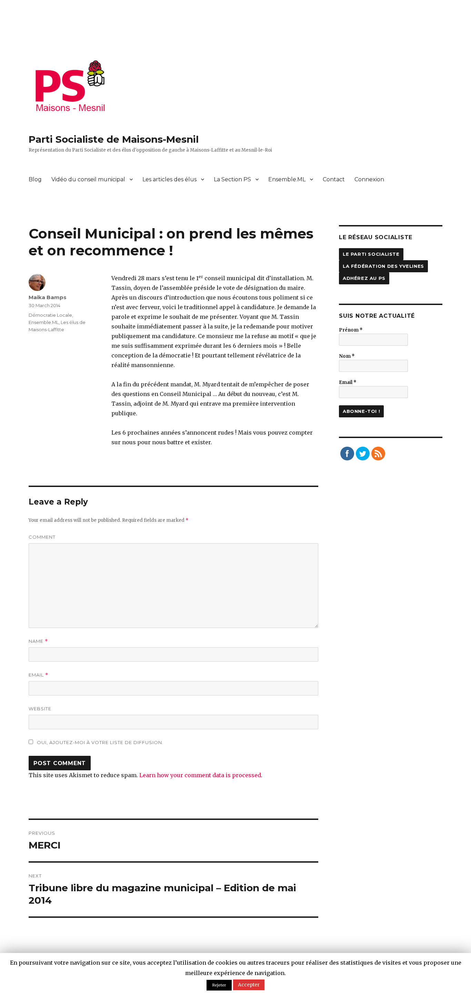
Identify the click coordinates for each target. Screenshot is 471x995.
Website (40, 708)
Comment (42, 537)
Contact (334, 179)
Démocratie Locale (50, 315)
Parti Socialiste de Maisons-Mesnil (114, 139)
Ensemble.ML (286, 179)
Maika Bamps (48, 297)
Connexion (369, 179)
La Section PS (232, 179)
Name (38, 641)
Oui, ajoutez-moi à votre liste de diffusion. (99, 742)
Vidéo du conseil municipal (88, 179)
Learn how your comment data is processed (200, 775)
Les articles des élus (169, 179)
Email (38, 675)
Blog (35, 179)
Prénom (351, 330)
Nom (347, 356)
